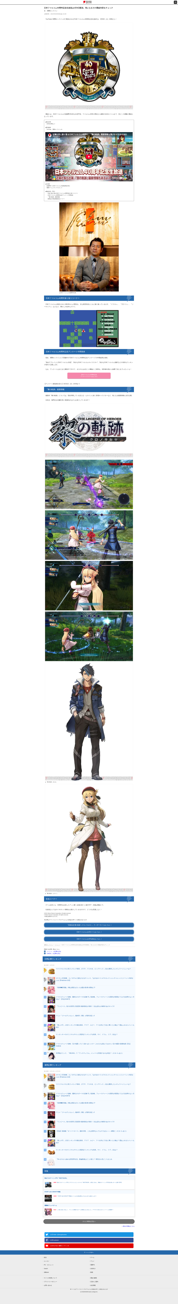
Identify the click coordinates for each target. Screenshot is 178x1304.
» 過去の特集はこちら (128, 1226)
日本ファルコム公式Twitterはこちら (88, 939)
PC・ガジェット (49, 1265)
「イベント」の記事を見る (53, 951)
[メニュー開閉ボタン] (175, 2)
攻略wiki (46, 1272)
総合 (45, 1257)
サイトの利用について (50, 1278)
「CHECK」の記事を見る (53, 953)
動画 (91, 1272)
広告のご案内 (94, 1281)
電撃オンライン (48, 945)
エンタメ (46, 1261)
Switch (46, 1268)
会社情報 (93, 1285)
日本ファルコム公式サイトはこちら (88, 932)
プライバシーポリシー (50, 1281)
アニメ (92, 1261)
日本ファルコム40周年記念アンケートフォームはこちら (89, 375)
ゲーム (92, 1257)
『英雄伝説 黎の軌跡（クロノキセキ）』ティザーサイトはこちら (88, 925)
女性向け (93, 1268)
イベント (57, 945)
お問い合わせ (48, 1285)
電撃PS (92, 1265)
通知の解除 (93, 1278)
